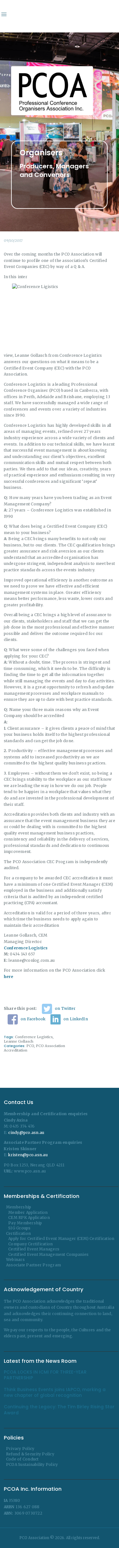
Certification (18, 1233)
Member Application (28, 1212)
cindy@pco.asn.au (26, 1132)
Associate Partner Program (33, 1265)
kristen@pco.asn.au (28, 1154)
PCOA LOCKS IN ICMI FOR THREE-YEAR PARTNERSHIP (45, 1375)
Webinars (15, 1259)
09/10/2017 (13, 240)
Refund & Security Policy (30, 1454)
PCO (30, 1046)
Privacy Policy (20, 1448)
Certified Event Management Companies (48, 1254)
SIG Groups (19, 1228)
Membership (18, 1207)
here (8, 976)
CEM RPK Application (29, 1217)
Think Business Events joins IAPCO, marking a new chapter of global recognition (55, 1392)
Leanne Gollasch (18, 1041)
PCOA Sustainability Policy (32, 1464)
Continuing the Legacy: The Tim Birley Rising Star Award (59, 1410)
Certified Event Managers (33, 1249)
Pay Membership (25, 1223)
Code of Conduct (22, 1459)
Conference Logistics (34, 1037)
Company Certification (30, 1244)
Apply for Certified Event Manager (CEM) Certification (61, 1238)
